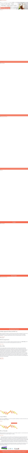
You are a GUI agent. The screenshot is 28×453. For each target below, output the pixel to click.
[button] (1, 344)
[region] (14, 5)
